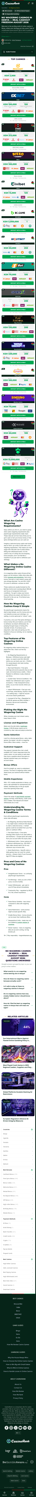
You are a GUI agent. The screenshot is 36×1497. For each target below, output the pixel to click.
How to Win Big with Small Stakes (18, 1378)
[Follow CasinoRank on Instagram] (11, 1442)
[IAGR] (7, 1465)
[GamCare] (25, 1465)
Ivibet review (18, 205)
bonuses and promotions (16, 577)
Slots (17, 1355)
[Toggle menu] (32, 3)
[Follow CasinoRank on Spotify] (24, 1442)
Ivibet (18, 1332)
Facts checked (28, 40)
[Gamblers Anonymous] (14, 1465)
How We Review (17, 1405)
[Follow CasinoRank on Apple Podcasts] (29, 1442)
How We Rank (18, 1409)
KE (16, 1447)
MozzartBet (17, 1318)
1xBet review (18, 118)
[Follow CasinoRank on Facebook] (6, 1442)
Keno (17, 1348)
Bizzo (18, 1325)
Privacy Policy (18, 1412)
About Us (17, 1398)
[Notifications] (28, 3)
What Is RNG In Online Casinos (18, 1382)
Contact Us (18, 1402)
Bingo (18, 1345)
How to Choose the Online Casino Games (18, 1375)
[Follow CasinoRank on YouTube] (20, 1442)
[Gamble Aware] (15, 1475)
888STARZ (17, 1328)
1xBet (18, 1321)
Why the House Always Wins (17, 1371)
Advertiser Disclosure (27, 46)
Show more (17, 477)
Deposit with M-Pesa (18, 84)
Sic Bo (17, 1352)
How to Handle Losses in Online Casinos (17, 1385)
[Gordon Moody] (18, 1470)
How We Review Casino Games (18, 1358)
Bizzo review (18, 176)
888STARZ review (18, 147)
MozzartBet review (18, 87)
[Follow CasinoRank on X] (15, 1442)
